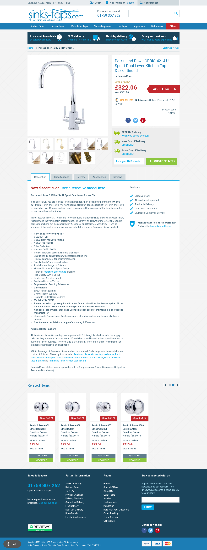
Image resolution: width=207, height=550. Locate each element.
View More (41, 460)
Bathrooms (157, 26)
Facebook (144, 530)
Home (30, 48)
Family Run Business (75, 517)
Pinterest (157, 530)
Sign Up (148, 507)
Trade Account (111, 517)
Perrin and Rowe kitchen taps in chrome (94, 354)
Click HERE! (128, 144)
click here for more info (79, 38)
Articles (107, 498)
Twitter (150, 530)
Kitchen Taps (57, 26)
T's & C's (69, 491)
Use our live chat (48, 502)
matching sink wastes (55, 271)
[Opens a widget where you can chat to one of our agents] (12, 544)
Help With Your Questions (116, 509)
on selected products (43, 38)
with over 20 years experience (157, 38)
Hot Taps (122, 26)
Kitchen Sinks (37, 26)
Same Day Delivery (75, 502)
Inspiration (109, 506)
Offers (172, 26)
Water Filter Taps (79, 26)
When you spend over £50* (136, 135)
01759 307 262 (108, 15)
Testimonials (110, 502)
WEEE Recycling (73, 483)
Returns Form (72, 487)
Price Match (71, 513)
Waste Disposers (102, 26)
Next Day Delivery (74, 509)
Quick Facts (109, 494)
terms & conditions (160, 226)
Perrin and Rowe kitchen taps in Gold (67, 360)
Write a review (122, 81)
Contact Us (109, 521)
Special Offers (111, 487)
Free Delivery (72, 506)
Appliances (139, 26)
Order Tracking (111, 513)
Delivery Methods (74, 498)
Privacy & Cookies (74, 494)
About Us (108, 491)
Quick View (41, 455)
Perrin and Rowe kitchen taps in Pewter (83, 357)
